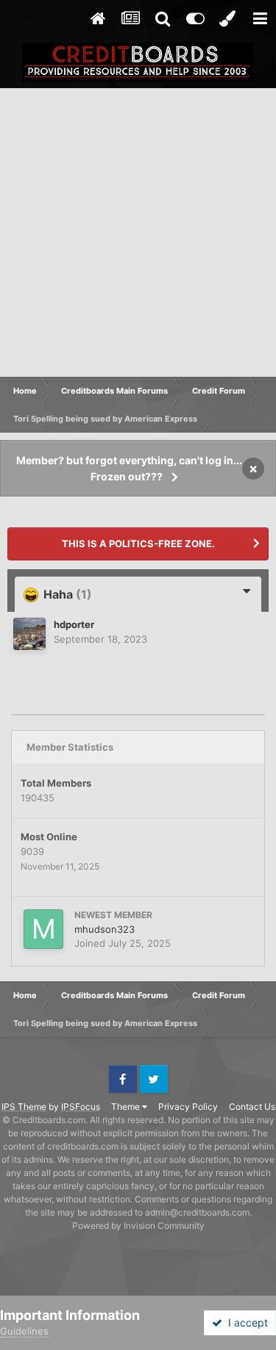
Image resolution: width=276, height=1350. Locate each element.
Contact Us (252, 1106)
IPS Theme (23, 1106)
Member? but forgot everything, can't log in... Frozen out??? (129, 468)
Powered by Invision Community (138, 1225)
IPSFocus (80, 1106)
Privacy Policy (188, 1106)
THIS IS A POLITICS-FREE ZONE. (138, 543)
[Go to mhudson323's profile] (43, 929)
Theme (126, 1106)
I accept (245, 1322)
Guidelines (24, 1331)
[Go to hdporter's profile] (29, 634)
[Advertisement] (138, 233)
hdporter (74, 624)
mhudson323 (104, 929)
